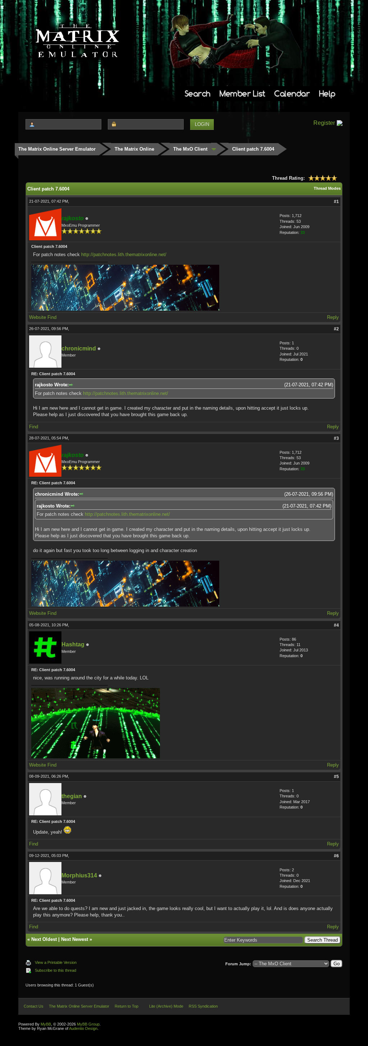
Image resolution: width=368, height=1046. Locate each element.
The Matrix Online (134, 149)
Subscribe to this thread (55, 970)
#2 (336, 328)
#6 (336, 855)
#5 (336, 776)
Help (327, 93)
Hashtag (72, 644)
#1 (336, 201)
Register (324, 123)
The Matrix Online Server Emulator (57, 149)
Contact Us (33, 1006)
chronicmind (78, 348)
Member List (242, 93)
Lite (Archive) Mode (166, 1006)
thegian (71, 796)
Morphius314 (79, 875)
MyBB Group (88, 1024)
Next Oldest (44, 939)
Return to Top (126, 1006)
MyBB (46, 1024)
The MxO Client (190, 149)
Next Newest (74, 939)
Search (198, 93)
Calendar (292, 93)
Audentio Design (83, 1028)
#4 (336, 625)
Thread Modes (327, 188)
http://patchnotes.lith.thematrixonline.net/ (123, 254)
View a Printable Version (56, 962)
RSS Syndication (203, 1006)
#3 (336, 438)
